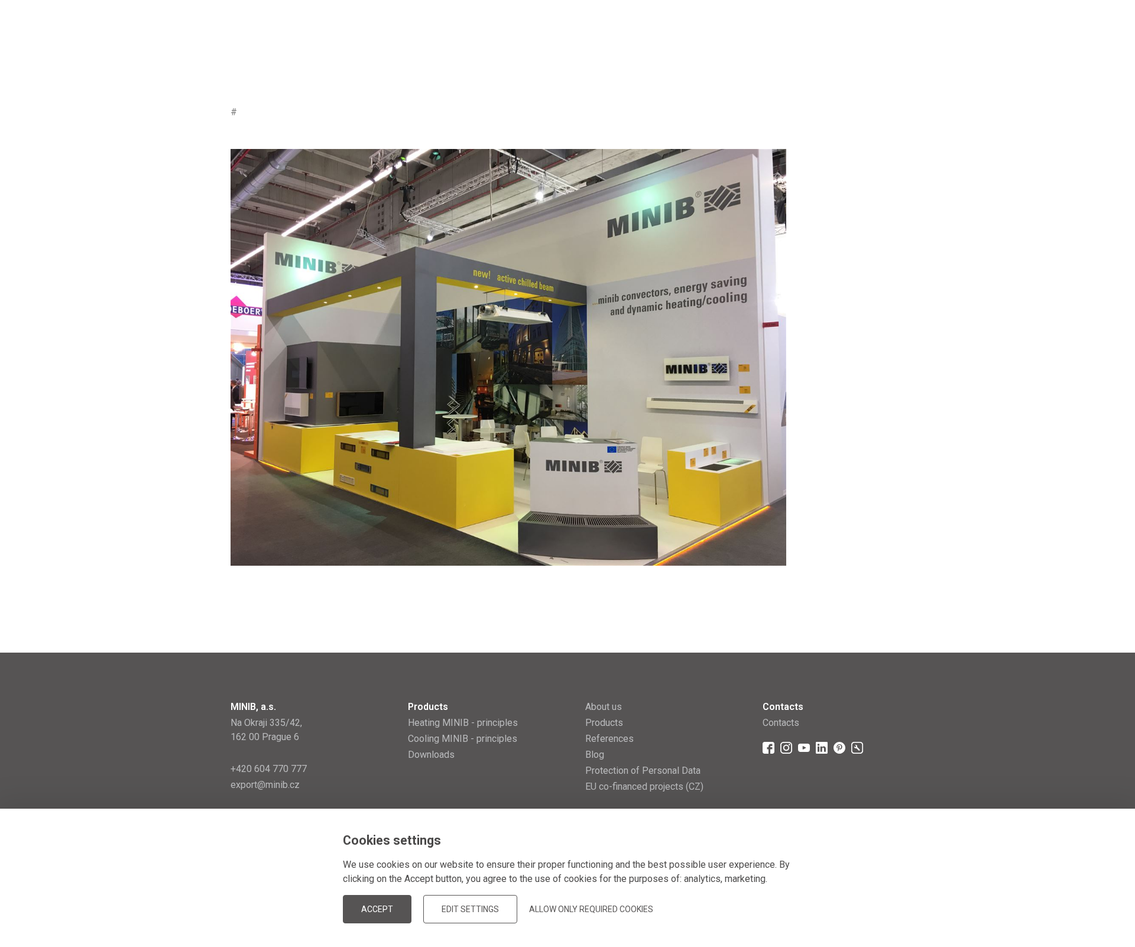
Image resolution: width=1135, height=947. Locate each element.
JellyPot (885, 908)
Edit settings (470, 909)
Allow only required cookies (591, 909)
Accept (377, 909)
